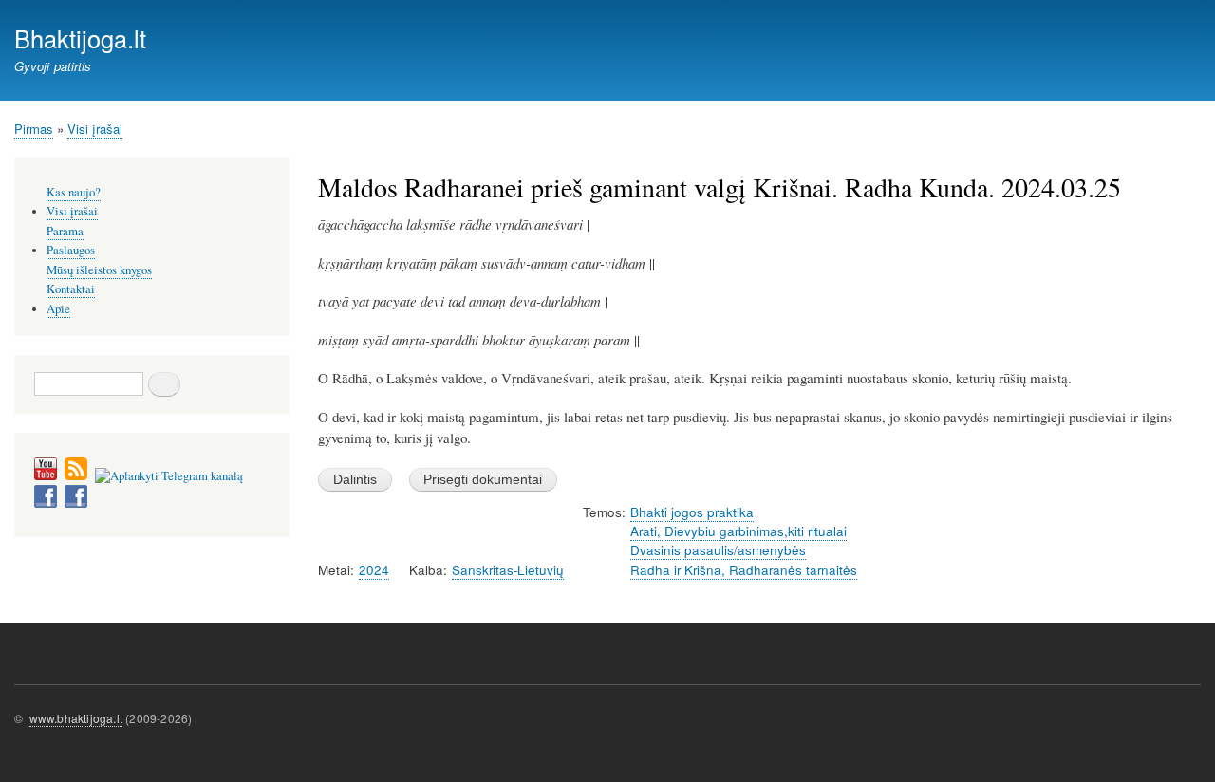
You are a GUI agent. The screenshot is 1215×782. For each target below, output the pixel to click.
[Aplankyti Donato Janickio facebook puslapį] (45, 503)
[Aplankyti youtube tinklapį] (45, 476)
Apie (58, 309)
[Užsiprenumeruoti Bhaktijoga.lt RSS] (76, 476)
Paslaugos (71, 250)
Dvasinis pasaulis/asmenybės (718, 550)
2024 (374, 570)
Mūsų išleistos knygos (99, 270)
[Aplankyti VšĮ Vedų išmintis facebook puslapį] (76, 503)
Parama (65, 231)
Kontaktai (71, 289)
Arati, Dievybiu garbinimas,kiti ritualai (738, 531)
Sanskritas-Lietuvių (508, 570)
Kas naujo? (74, 192)
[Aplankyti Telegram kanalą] (169, 476)
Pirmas (33, 129)
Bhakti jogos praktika (692, 512)
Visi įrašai (94, 129)
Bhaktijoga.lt (80, 38)
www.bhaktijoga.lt (75, 718)
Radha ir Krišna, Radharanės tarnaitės (743, 570)
